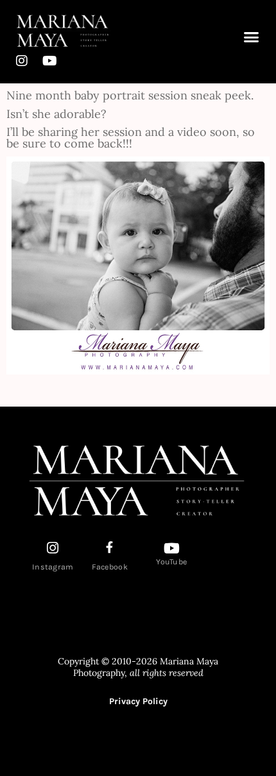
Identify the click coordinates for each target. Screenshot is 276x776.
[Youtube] (49, 61)
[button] (251, 36)
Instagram (53, 566)
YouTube (171, 561)
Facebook (110, 566)
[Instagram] (22, 61)
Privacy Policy (138, 701)
